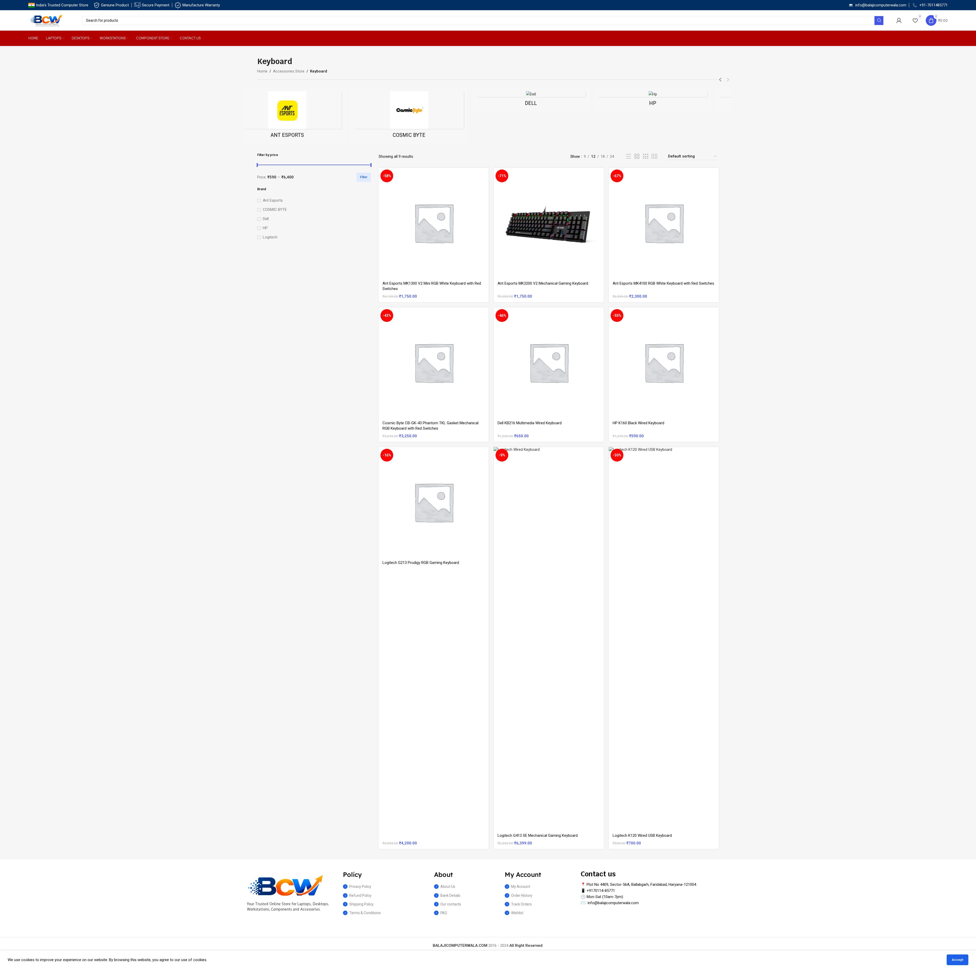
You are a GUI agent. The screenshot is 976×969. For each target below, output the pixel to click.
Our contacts (450, 904)
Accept (957, 960)
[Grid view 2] (636, 156)
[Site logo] (46, 20)
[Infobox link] (58, 5)
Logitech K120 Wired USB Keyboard (642, 835)
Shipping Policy (361, 904)
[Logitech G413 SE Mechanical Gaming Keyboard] (549, 638)
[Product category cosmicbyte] (427, 116)
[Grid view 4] (654, 156)
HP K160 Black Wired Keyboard (638, 423)
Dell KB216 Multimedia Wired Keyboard (530, 423)
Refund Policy (360, 895)
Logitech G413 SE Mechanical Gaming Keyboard (538, 835)
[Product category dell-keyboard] (549, 100)
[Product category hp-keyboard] (670, 100)
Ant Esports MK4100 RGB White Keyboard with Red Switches (663, 283)
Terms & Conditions (365, 913)
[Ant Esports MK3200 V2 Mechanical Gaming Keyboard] (549, 223)
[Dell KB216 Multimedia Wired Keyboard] (549, 362)
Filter (363, 177)
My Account (520, 887)
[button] (720, 79)
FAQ (443, 913)
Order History (521, 895)
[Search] (878, 20)
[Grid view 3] (645, 156)
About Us (447, 887)
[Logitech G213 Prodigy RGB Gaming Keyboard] (434, 502)
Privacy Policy (360, 887)
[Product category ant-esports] (305, 116)
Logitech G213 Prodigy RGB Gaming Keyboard (420, 562)
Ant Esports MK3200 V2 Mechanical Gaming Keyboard (543, 283)
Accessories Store (288, 71)
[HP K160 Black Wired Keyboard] (664, 362)
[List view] (628, 156)
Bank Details (450, 895)
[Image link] (285, 885)
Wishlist (517, 913)
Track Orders (521, 904)
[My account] (899, 20)
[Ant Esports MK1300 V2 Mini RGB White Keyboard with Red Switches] (434, 223)
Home (262, 71)
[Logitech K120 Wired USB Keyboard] (664, 638)
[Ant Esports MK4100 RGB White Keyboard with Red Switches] (664, 223)
